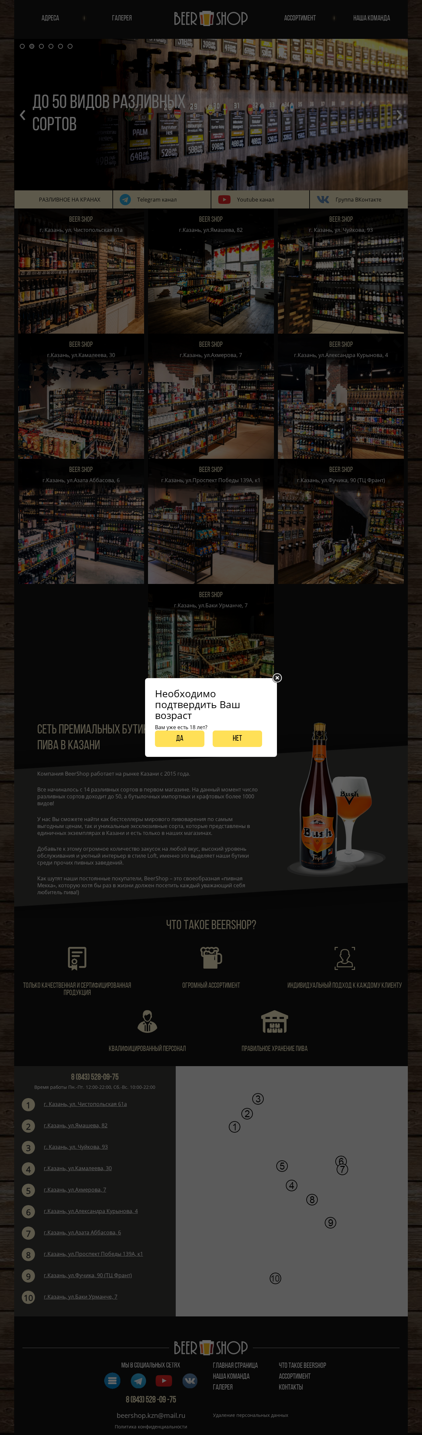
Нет (237, 739)
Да (179, 739)
